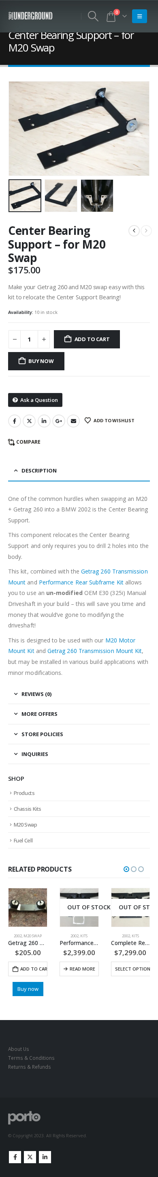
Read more (82, 969)
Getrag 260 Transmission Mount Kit (94, 651)
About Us (18, 1049)
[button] (93, 16)
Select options (134, 969)
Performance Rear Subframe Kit (81, 582)
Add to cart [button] (33, 969)
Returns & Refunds (29, 1066)
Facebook (14, 421)
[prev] (134, 230)
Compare (28, 441)
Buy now (41, 361)
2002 (18, 936)
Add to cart (92, 339)
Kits (84, 936)
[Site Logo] (30, 16)
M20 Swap (25, 824)
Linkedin (45, 1157)
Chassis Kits (27, 808)
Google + (58, 421)
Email (73, 421)
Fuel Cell (23, 840)
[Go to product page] (28, 907)
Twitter (29, 421)
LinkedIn (44, 421)
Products (24, 793)
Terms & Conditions (31, 1058)
